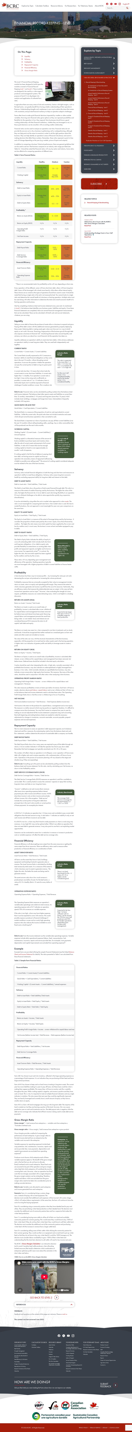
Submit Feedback (105, 1385)
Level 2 (30, 89)
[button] (126, 4)
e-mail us (64, 1314)
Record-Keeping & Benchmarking (98, 203)
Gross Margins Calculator (31, 1244)
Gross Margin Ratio (31, 70)
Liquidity (27, 56)
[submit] (127, 8)
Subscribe (96, 183)
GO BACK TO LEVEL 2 (41, 1297)
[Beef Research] (10, 6)
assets (67, 501)
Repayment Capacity (31, 65)
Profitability (28, 62)
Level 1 (22, 89)
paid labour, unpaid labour (38, 690)
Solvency (27, 59)
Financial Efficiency (31, 68)
